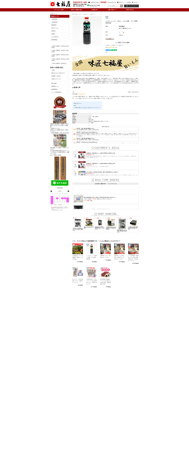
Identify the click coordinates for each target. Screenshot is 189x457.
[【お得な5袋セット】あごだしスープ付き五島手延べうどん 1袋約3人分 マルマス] (91, 272)
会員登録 (129, 2)
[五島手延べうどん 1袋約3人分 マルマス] (105, 248)
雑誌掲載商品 (54, 89)
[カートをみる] (131, 5)
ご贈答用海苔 (54, 22)
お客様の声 (94, 9)
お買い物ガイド (112, 9)
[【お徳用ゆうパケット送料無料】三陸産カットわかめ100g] (77, 248)
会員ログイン (122, 2)
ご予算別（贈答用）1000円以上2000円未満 (59, 47)
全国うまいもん (86, 14)
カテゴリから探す (59, 9)
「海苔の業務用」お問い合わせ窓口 (59, 133)
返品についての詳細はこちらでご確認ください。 (116, 45)
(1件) (116, 47)
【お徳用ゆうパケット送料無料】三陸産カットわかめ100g (77, 257)
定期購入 (53, 33)
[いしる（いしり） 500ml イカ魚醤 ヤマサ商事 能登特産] (91, 248)
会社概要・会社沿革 (56, 76)
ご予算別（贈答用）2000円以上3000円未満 (59, 51)
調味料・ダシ (92, 14)
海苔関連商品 (54, 39)
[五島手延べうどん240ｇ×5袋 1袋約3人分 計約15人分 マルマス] (119, 248)
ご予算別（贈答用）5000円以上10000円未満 (60, 59)
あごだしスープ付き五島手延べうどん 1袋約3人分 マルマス (77, 281)
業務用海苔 (53, 25)
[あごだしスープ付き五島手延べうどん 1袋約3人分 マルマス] (77, 272)
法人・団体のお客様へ (56, 155)
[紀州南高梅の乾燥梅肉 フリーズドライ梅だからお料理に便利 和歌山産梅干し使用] (105, 272)
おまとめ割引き (55, 36)
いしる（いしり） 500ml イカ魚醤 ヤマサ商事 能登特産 (92, 257)
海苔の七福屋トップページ (77, 14)
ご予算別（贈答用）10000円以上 (59, 63)
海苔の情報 (53, 83)
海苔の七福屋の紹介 (76, 9)
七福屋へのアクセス (56, 78)
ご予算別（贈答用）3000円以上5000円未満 (59, 55)
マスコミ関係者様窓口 (56, 92)
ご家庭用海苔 (54, 19)
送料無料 (53, 31)
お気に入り (135, 2)
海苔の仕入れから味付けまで (58, 73)
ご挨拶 (52, 70)
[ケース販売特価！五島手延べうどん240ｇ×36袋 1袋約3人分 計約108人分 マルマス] (133, 248)
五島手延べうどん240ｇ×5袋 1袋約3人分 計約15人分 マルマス (119, 257)
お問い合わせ (130, 9)
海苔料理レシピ (55, 86)
